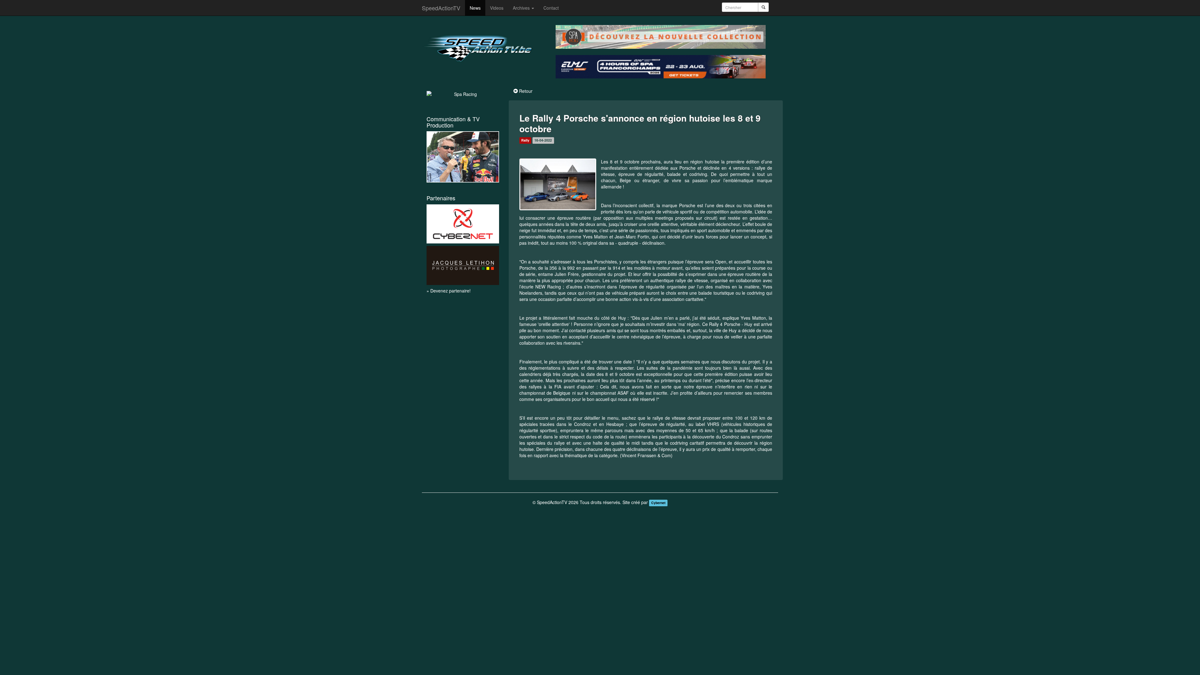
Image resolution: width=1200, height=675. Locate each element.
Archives (522, 8)
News (475, 8)
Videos (496, 8)
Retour (525, 91)
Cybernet (658, 502)
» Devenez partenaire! (449, 291)
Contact (551, 8)
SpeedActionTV (441, 8)
